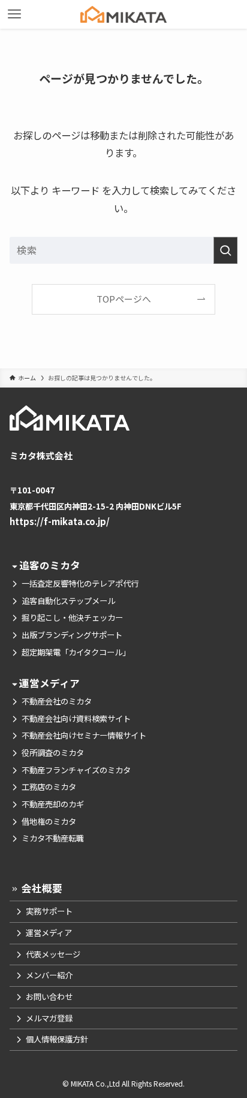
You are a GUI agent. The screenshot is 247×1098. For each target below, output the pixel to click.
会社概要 (40, 888)
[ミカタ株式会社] (123, 14)
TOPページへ (124, 298)
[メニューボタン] (14, 14)
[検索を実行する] (225, 250)
